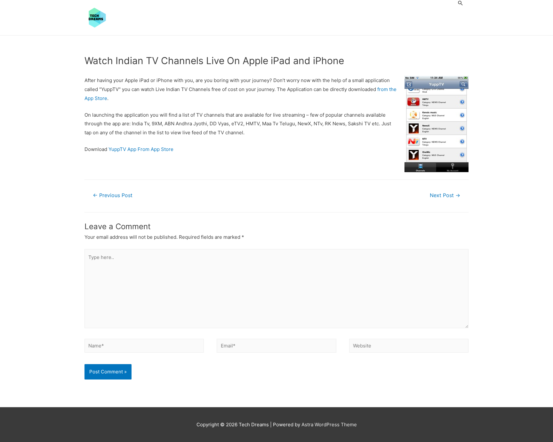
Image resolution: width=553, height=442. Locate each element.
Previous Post (112, 195)
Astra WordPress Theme (329, 424)
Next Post (445, 195)
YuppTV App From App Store (140, 149)
